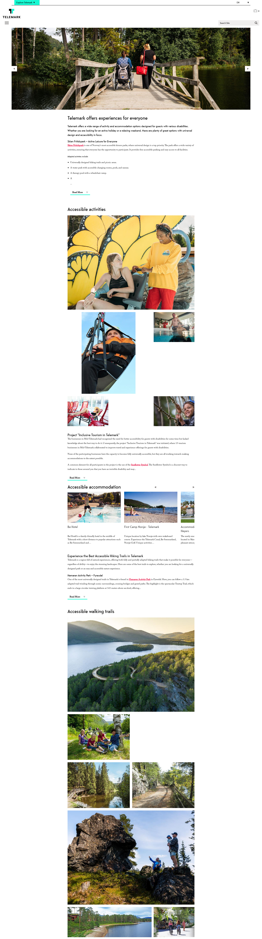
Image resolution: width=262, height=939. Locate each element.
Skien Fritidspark (76, 146)
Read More (77, 193)
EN (238, 2)
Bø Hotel (73, 527)
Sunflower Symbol (139, 465)
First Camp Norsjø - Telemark (141, 527)
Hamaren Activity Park (139, 580)
